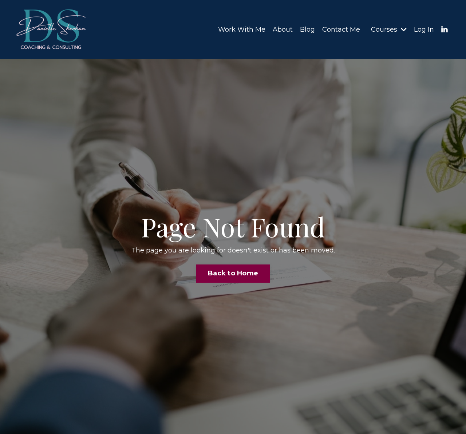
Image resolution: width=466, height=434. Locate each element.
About (283, 29)
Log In (424, 29)
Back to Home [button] (233, 273)
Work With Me (241, 29)
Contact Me (341, 29)
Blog (307, 29)
